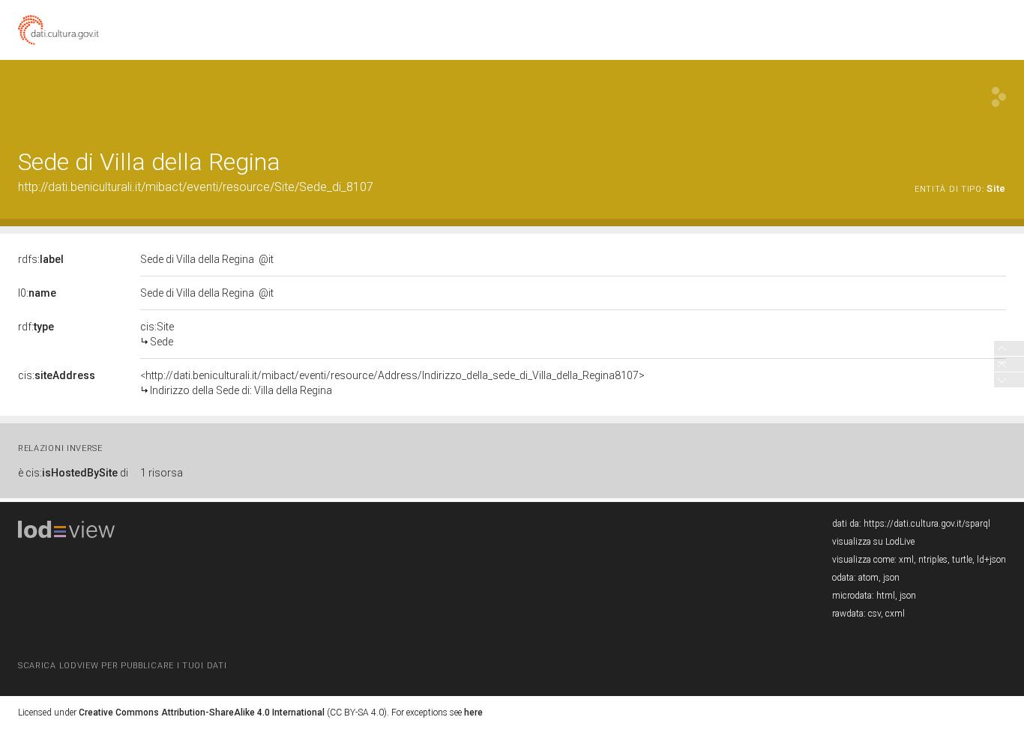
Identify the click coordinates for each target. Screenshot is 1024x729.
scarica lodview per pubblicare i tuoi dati (122, 666)
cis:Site (157, 334)
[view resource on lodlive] (999, 97)
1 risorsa (161, 473)
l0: (37, 293)
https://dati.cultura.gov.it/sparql (927, 523)
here (473, 712)
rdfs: (41, 259)
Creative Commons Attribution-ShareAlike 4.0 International (202, 712)
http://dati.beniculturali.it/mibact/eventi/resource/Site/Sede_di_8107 (195, 187)
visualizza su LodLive (873, 541)
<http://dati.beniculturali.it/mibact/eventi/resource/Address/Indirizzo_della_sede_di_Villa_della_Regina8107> (392, 382)
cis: (56, 375)
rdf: (36, 327)
